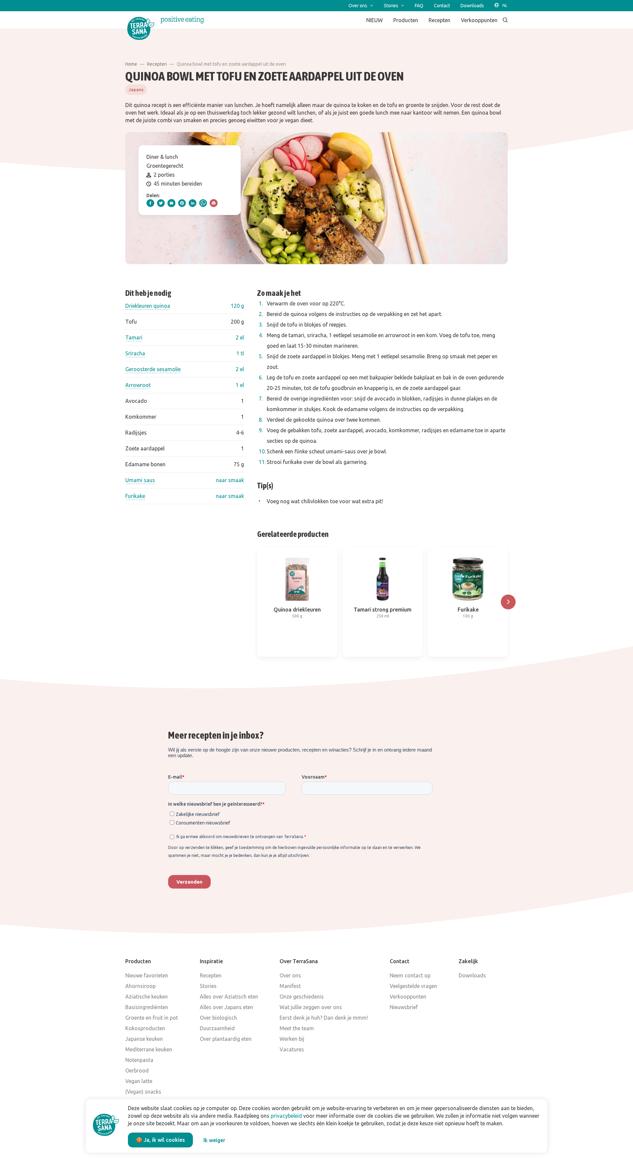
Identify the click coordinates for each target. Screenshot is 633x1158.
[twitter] (161, 203)
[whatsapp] (203, 203)
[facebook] (150, 203)
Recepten (157, 64)
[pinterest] (182, 203)
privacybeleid (286, 1116)
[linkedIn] (192, 203)
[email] (171, 203)
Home (131, 64)
